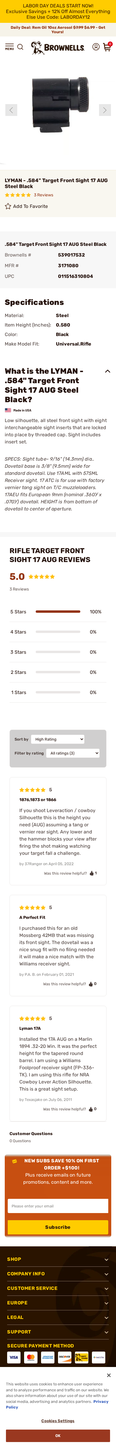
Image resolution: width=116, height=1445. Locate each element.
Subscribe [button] (58, 1227)
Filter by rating (29, 753)
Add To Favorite (30, 206)
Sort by (22, 739)
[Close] (108, 1375)
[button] (9, 47)
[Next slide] (105, 110)
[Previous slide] (11, 110)
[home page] (58, 48)
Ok (57, 1435)
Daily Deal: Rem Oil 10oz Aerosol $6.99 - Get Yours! (58, 29)
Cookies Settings (57, 1421)
